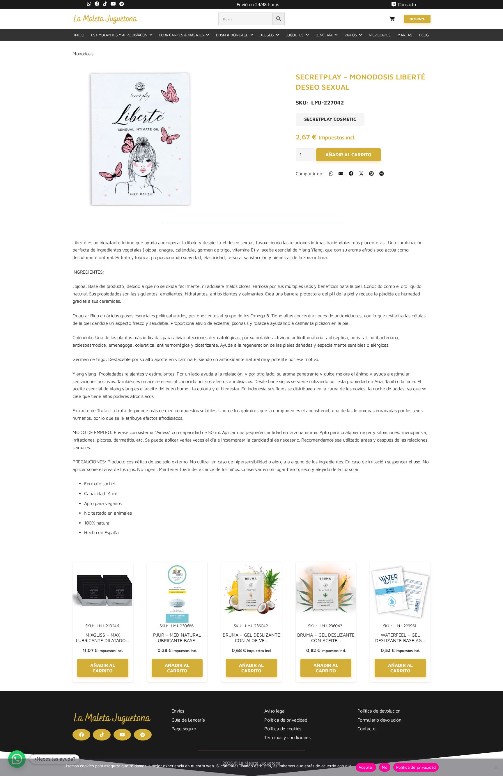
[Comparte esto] (331, 173)
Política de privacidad (285, 719)
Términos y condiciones (287, 737)
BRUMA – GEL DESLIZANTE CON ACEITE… (326, 637)
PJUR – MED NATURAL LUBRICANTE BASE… (177, 637)
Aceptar (366, 767)
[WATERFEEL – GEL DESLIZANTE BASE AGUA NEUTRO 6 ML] (400, 565)
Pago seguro (183, 728)
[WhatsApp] (89, 3)
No (384, 767)
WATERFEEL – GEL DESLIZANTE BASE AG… (400, 637)
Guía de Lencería (188, 719)
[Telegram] (121, 3)
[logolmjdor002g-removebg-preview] (105, 19)
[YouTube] (113, 3)
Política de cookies (282, 728)
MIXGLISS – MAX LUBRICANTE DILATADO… (102, 637)
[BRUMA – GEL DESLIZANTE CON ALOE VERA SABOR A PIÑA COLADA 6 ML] (251, 565)
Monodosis (82, 53)
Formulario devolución (379, 719)
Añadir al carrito (348, 154)
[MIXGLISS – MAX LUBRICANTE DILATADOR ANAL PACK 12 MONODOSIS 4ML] (102, 565)
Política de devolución (379, 710)
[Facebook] (97, 3)
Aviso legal (275, 710)
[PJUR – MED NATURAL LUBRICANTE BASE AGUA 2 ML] (177, 565)
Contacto (366, 728)
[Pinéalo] (371, 173)
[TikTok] (105, 3)
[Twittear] (361, 173)
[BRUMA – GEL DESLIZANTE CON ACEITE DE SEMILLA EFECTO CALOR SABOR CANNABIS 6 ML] (326, 565)
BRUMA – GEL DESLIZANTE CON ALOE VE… (251, 637)
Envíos (177, 710)
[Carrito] (392, 19)
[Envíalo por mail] (341, 173)
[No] (496, 767)
